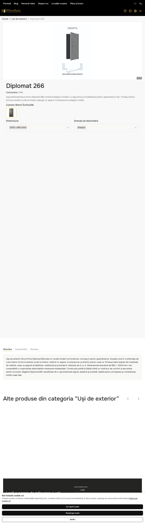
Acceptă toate (72, 507)
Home (5, 19)
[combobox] (38, 128)
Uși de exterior (19, 19)
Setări (72, 519)
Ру (140, 3)
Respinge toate (72, 513)
